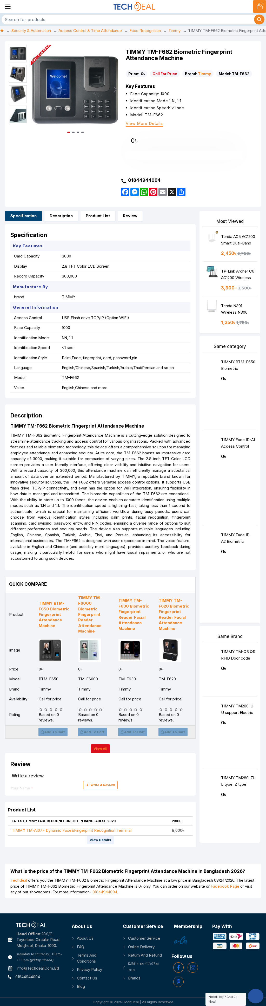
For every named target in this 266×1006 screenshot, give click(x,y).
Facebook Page (225, 886)
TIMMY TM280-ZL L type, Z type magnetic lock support (238, 782)
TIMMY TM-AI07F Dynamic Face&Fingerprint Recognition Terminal (71, 830)
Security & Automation (31, 30)
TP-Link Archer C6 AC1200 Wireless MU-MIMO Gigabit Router (237, 275)
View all (100, 748)
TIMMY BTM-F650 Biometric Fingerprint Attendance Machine (238, 366)
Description (61, 215)
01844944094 (104, 891)
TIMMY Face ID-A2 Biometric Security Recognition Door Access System (236, 539)
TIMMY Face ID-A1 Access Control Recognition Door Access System (238, 444)
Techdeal (18, 880)
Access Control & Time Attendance (90, 30)
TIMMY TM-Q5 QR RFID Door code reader (238, 656)
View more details (144, 123)
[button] (36, 90)
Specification (23, 215)
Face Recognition (145, 30)
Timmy (174, 30)
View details (100, 840)
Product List (98, 215)
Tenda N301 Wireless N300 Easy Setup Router (237, 310)
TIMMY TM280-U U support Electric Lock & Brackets (237, 710)
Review (130, 215)
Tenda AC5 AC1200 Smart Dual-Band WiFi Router (238, 241)
